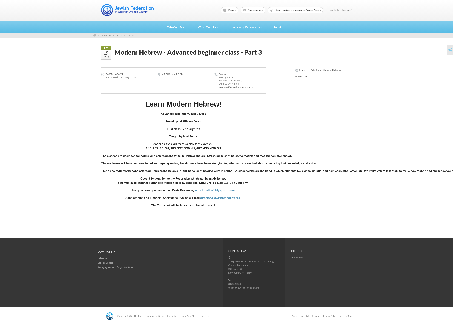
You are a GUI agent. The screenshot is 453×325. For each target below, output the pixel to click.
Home (94, 35)
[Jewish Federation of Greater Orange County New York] (127, 10)
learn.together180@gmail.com (214, 190)
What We (207, 27)
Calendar (130, 35)
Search (345, 9)
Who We (176, 27)
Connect (298, 257)
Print (302, 69)
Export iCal (301, 76)
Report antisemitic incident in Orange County (298, 10)
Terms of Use (345, 316)
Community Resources (111, 35)
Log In (333, 9)
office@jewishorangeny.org (244, 287)
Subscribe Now (255, 10)
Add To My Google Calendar (327, 69)
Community (106, 251)
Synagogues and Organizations (115, 267)
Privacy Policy (329, 316)
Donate (232, 10)
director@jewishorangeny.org (236, 86)
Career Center (105, 262)
